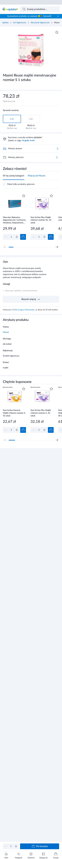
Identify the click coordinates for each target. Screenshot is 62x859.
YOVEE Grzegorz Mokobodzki (23, 310)
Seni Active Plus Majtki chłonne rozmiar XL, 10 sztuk (41, 220)
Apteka (5, 23)
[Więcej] (57, 157)
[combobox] (40, 9)
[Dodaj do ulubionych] (57, 32)
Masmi (6, 332)
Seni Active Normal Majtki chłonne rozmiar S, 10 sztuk (14, 413)
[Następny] (57, 247)
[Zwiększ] (16, 846)
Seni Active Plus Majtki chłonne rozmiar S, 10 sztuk (41, 413)
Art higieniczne (19, 23)
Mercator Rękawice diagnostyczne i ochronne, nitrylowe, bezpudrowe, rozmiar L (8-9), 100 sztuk (14, 220)
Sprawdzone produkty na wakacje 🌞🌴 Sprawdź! (29, 16)
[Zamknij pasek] (58, 16)
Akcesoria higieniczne (40, 23)
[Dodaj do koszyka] (23, 237)
